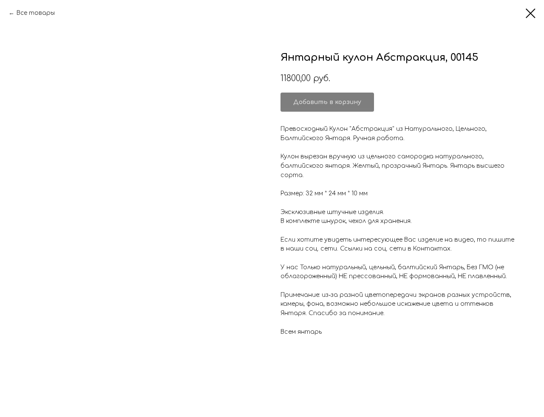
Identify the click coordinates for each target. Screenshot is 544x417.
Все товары (35, 13)
